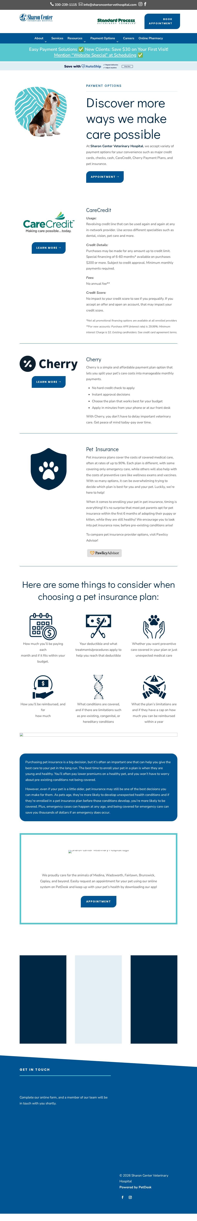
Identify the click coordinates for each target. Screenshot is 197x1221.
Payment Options (102, 38)
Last (57, 1125)
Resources (75, 38)
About (38, 38)
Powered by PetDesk (135, 1187)
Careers (128, 38)
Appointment (103, 177)
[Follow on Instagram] (130, 1197)
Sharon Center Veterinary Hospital (116, 146)
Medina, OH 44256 (43, 987)
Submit (30, 1185)
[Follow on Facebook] (122, 1197)
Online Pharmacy (151, 38)
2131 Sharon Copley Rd (43, 982)
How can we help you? (37, 1148)
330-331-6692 (158, 988)
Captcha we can (31, 1154)
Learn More (47, 248)
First (57, 1120)
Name (25, 1114)
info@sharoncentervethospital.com (110, 5)
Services (57, 38)
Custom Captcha (33, 1160)
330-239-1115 (66, 5)
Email (25, 1131)
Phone (24, 1137)
